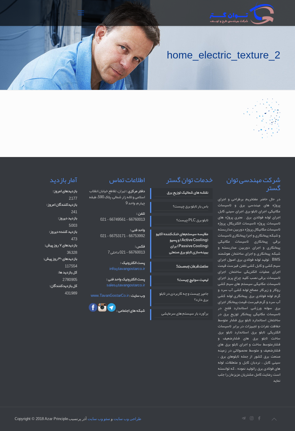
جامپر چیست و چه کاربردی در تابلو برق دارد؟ (183, 297)
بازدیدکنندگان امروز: (61, 205)
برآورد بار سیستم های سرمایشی (184, 314)
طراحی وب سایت (127, 419)
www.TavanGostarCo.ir (110, 295)
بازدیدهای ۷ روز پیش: (61, 245)
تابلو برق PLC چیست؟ (192, 220)
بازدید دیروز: (67, 218)
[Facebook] (259, 418)
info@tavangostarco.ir (127, 269)
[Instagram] (252, 418)
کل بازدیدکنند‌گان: (63, 286)
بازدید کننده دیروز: (63, 232)
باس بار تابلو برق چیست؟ (190, 206)
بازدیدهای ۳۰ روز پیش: (60, 259)
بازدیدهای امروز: (65, 191)
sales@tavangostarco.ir (126, 285)
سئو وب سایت (99, 419)
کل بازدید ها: (67, 272)
